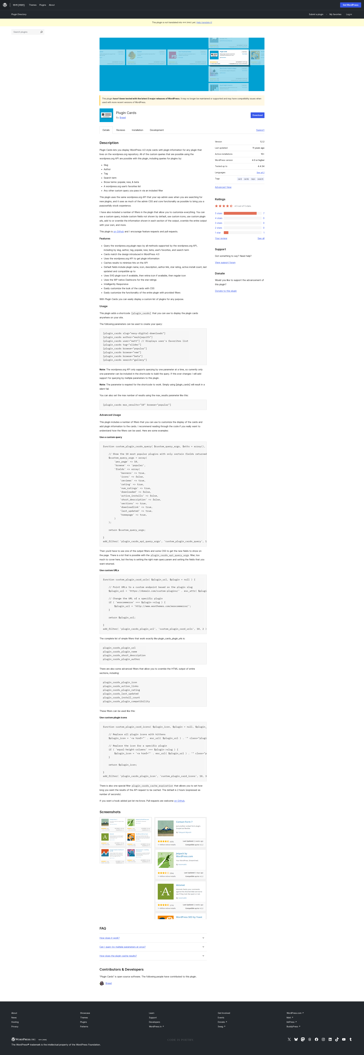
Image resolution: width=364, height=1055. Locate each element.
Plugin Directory (18, 14)
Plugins (83, 1022)
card (240, 179)
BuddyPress (293, 1026)
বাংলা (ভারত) (43, 1040)
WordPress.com (295, 1013)
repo (253, 179)
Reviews (120, 130)
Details (106, 130)
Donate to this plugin (226, 290)
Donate (222, 1022)
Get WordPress (350, 5)
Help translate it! (204, 22)
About (14, 1013)
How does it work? (110, 938)
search (260, 179)
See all (261, 238)
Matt (290, 1017)
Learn (151, 1013)
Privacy (14, 1026)
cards (246, 179)
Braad (123, 117)
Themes (84, 1017)
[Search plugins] (41, 32)
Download (258, 115)
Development (157, 130)
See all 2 (260, 172)
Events (221, 1017)
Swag (222, 1026)
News (14, 1017)
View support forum (225, 262)
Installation (137, 130)
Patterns (84, 1026)
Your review (221, 238)
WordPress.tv (156, 1026)
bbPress (292, 1022)
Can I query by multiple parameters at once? (123, 947)
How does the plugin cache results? (118, 956)
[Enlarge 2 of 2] (202, 820)
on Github (118, 231)
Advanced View (223, 187)
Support (260, 130)
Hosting (15, 1022)
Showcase (85, 1013)
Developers (154, 1022)
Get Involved (224, 1013)
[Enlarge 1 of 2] (148, 820)
